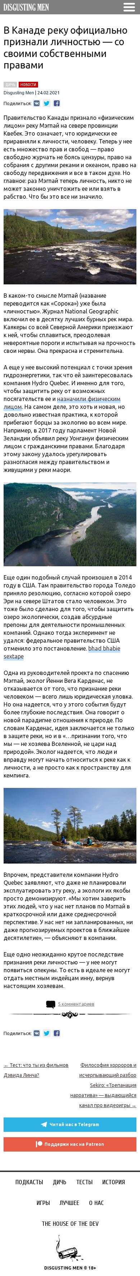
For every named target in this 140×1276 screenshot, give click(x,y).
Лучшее (69, 1203)
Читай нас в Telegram (74, 1124)
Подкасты (29, 1182)
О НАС (96, 1203)
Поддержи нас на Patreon (74, 1144)
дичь (10, 84)
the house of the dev (70, 1224)
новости (28, 84)
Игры (43, 1203)
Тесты (84, 1182)
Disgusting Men (19, 92)
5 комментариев (76, 1003)
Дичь (59, 1182)
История (113, 1182)
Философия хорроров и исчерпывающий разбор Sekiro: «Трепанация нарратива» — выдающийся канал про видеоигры (103, 1085)
